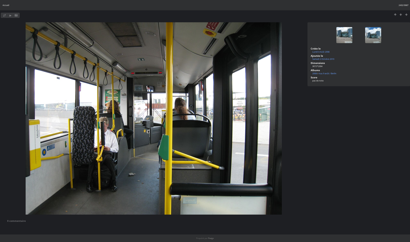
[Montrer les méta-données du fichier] (16, 15)
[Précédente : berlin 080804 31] (401, 14)
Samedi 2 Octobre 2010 (323, 59)
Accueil (6, 5)
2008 (314, 73)
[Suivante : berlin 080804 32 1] (406, 14)
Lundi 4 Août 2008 (320, 51)
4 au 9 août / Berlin (327, 73)
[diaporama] (10, 15)
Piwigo (211, 238)
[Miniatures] (395, 14)
